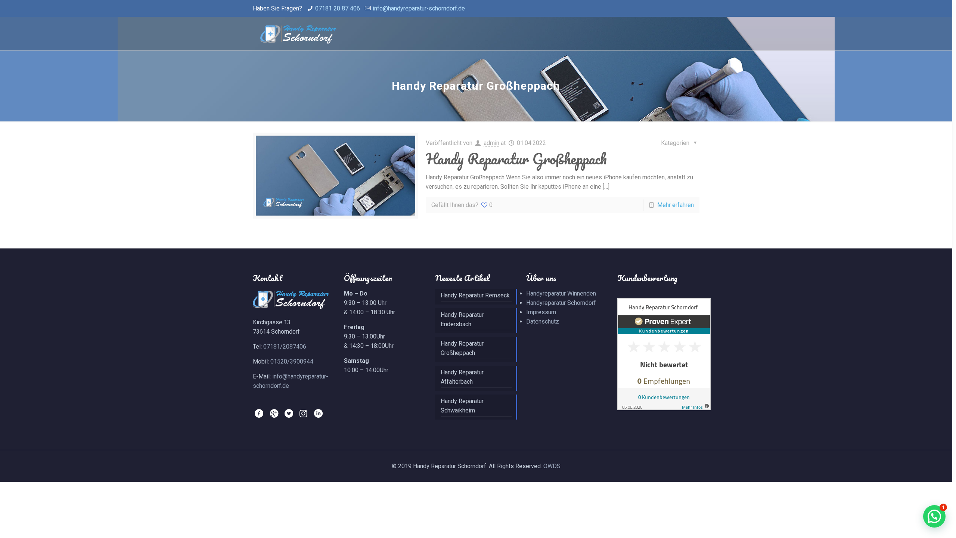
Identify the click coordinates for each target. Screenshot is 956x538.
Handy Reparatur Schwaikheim (462, 406)
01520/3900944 (291, 361)
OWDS (552, 466)
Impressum (541, 312)
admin (491, 142)
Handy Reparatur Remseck (475, 295)
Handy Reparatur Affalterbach (462, 377)
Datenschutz (542, 321)
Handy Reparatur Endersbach (462, 319)
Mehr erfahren (675, 204)
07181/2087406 (284, 346)
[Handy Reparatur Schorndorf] (298, 33)
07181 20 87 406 (337, 8)
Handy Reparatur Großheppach (516, 158)
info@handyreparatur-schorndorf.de (419, 8)
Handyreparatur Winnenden (561, 293)
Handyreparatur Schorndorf (561, 302)
